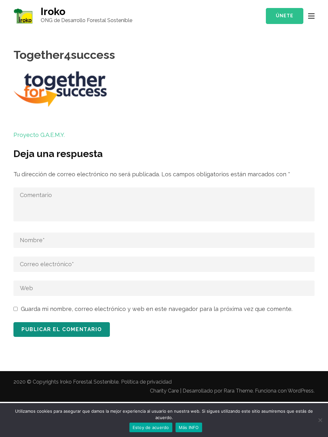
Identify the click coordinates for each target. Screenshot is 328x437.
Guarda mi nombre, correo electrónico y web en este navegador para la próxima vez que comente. (156, 309)
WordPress (301, 391)
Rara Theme (238, 391)
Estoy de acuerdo (151, 427)
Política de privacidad (146, 382)
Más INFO (189, 427)
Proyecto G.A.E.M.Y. (39, 134)
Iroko (53, 11)
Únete (284, 15)
